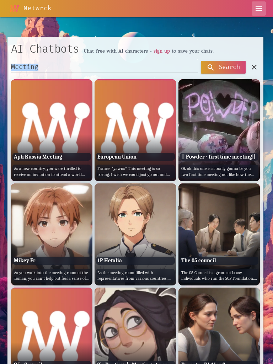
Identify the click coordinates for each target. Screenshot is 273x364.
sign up (162, 51)
